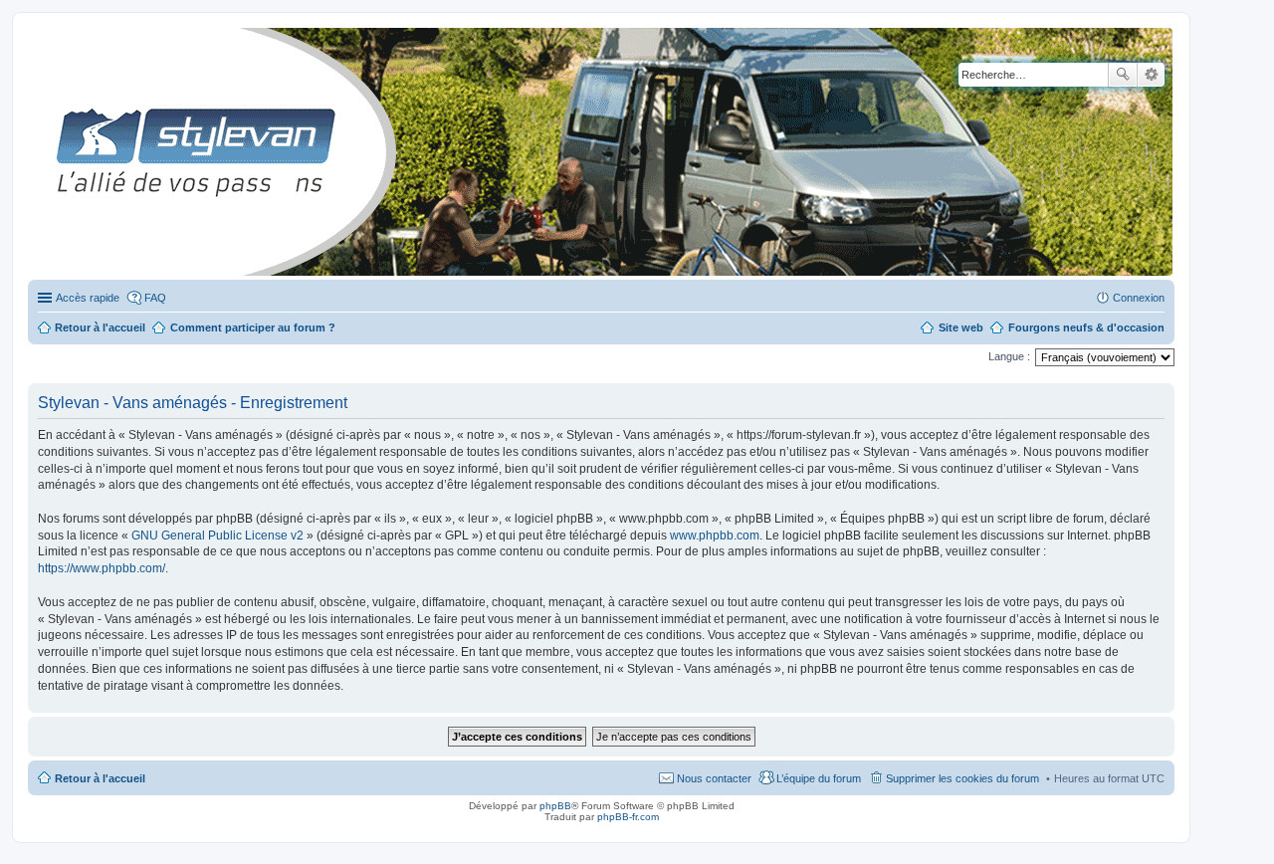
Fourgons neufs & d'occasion (1086, 327)
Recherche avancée (1151, 75)
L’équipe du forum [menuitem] (818, 778)
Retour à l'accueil (100, 778)
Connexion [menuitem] (1139, 298)
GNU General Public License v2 (217, 535)
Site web (961, 327)
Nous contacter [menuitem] (714, 778)
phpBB (555, 805)
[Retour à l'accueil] (44, 152)
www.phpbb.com (714, 535)
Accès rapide (87, 298)
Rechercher (1123, 75)
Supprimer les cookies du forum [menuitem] (962, 778)
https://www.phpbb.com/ (101, 568)
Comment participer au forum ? (252, 327)
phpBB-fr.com (628, 816)
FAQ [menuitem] (155, 298)
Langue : (1009, 356)
